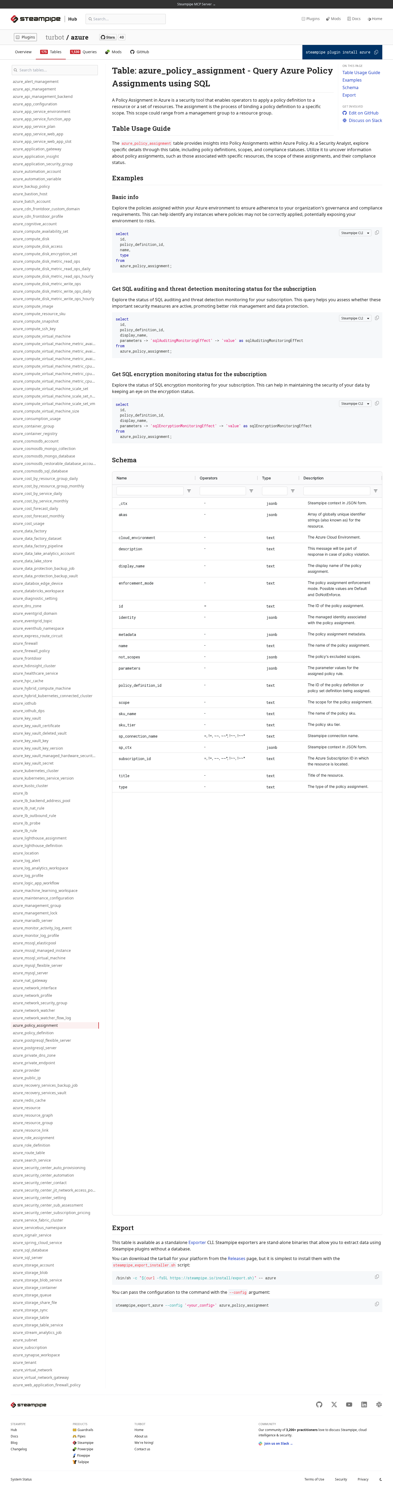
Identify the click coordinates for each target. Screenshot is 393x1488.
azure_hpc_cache (28, 680)
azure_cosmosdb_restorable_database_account (55, 463)
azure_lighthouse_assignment (40, 838)
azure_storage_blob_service (37, 1280)
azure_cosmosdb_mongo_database (44, 456)
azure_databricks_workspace (38, 590)
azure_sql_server (28, 1257)
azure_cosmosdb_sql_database (40, 471)
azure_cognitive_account (35, 223)
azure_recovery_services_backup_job (45, 1085)
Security (341, 1479)
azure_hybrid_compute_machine (42, 688)
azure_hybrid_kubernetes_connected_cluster (53, 695)
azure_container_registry (35, 433)
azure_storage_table (31, 1317)
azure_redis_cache (29, 1100)
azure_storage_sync (30, 1310)
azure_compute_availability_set (40, 231)
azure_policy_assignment (35, 1025)
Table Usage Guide (361, 72)
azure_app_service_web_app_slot (42, 141)
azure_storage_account (33, 1265)
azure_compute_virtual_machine (42, 336)
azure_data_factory (30, 530)
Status (21, 1479)
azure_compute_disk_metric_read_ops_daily (51, 268)
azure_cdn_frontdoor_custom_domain (46, 208)
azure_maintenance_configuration (43, 898)
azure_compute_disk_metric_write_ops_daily (52, 291)
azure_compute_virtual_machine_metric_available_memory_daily (56, 351)
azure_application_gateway (37, 148)
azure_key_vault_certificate (36, 725)
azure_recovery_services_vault (39, 1092)
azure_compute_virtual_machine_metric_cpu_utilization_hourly (56, 381)
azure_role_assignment (33, 1137)
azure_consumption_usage (37, 418)
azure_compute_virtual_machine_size (46, 411)
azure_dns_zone (27, 605)
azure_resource (26, 1107)
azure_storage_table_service (38, 1324)
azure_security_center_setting (39, 1197)
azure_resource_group (33, 1122)
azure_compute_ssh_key (34, 328)
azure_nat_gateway (30, 980)
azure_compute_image (33, 306)
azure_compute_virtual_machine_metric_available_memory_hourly (56, 358)
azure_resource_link (30, 1130)
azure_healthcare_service (35, 673)
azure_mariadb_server (33, 920)
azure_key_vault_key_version (38, 748)
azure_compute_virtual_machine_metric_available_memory (56, 343)
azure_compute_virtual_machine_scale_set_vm (54, 403)
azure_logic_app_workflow (36, 883)
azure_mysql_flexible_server (38, 965)
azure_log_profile (28, 875)
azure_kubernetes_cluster (36, 770)
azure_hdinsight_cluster (34, 665)
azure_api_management (34, 88)
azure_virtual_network (32, 1369)
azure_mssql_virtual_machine (39, 957)
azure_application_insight (36, 156)
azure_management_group (37, 905)
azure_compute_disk (31, 238)
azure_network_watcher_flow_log (42, 1017)
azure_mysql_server (30, 972)
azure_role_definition (31, 1145)
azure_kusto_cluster (30, 785)
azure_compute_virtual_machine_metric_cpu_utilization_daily (56, 373)
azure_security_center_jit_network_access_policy (55, 1190)
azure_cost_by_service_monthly (40, 500)
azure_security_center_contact (40, 1182)
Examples (352, 80)
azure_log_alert (26, 860)
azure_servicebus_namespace (39, 1227)
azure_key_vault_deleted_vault (40, 733)
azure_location (26, 853)
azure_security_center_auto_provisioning (49, 1167)
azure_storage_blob (30, 1272)
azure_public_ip (27, 1077)
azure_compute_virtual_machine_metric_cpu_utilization (56, 366)
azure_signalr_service (32, 1235)
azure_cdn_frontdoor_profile (38, 216)
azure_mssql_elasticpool (34, 942)
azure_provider (26, 1070)
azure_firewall (25, 643)
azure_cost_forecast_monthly (38, 515)
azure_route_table (29, 1152)
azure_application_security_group (43, 163)
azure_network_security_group (40, 1002)
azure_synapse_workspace (36, 1354)
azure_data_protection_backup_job (44, 568)
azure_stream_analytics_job (37, 1332)
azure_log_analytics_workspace (40, 868)
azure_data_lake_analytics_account (44, 553)
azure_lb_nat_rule (28, 808)
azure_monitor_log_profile (36, 935)
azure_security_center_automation (43, 1175)
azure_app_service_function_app (42, 118)
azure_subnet (25, 1339)
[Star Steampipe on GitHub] (112, 37)
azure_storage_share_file (35, 1302)
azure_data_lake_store (32, 560)
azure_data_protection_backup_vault (45, 575)
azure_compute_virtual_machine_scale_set (50, 388)
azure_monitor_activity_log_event (42, 927)
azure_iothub (24, 703)
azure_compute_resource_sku (39, 313)
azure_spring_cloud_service (37, 1242)
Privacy (363, 1479)
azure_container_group (33, 426)
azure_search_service (32, 1160)
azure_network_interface (35, 987)
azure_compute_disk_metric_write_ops (47, 283)
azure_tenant (24, 1362)
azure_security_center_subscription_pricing (51, 1212)
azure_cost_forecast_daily (35, 508)
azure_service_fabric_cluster (38, 1220)
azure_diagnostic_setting (35, 598)
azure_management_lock (35, 912)
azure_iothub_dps (29, 710)
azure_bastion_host (30, 193)
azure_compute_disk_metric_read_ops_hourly (53, 276)
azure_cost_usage (28, 523)
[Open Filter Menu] (189, 491)
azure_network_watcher (34, 1010)
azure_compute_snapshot (36, 321)
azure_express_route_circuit (38, 635)
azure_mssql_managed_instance (42, 950)
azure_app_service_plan (34, 126)
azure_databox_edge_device (38, 583)
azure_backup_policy (31, 186)
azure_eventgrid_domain (35, 613)
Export (349, 95)
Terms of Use (314, 1479)
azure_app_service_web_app (38, 133)
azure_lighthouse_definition (38, 845)
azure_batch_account (32, 201)
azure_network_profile (32, 995)
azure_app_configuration (35, 103)
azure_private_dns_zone (34, 1055)
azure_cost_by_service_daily (37, 493)
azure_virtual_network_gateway (41, 1377)
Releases (236, 1258)
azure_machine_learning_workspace (45, 890)
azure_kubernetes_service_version (43, 778)
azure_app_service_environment (41, 111)
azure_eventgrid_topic (32, 620)
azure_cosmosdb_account (36, 441)
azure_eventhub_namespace (38, 628)
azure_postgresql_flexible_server (42, 1040)
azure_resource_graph (33, 1115)
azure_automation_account (37, 171)
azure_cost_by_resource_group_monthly (48, 486)
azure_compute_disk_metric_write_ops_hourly (53, 298)
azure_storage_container (35, 1287)
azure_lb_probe (26, 823)
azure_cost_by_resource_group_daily (45, 478)
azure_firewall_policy (31, 650)
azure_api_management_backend (43, 96)
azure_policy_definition (33, 1032)
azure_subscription (30, 1347)
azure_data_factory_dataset (37, 538)
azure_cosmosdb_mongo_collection (44, 448)
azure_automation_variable (37, 178)
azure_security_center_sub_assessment (48, 1205)
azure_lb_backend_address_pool (41, 800)
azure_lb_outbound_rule (34, 815)
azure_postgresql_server (35, 1047)
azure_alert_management (36, 81)
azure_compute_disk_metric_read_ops (46, 261)
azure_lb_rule (25, 830)
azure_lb (20, 793)
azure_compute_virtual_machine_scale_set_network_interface (56, 396)
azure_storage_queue (32, 1295)
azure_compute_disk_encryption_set (45, 253)
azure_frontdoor (27, 658)
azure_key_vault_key (30, 740)
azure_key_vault (27, 718)
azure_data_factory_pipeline (38, 545)
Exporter (197, 1242)
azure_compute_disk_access (38, 246)
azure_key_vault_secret (33, 763)
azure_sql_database (30, 1250)
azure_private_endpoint (34, 1062)
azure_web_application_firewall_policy (46, 1384)
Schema (350, 87)
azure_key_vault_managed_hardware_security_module (56, 755)
